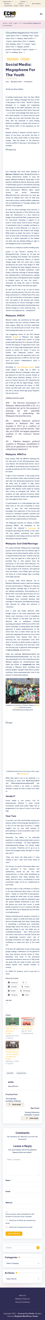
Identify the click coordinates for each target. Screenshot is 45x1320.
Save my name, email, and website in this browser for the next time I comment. (20, 1215)
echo (11, 1082)
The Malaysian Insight (25, 367)
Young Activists (21, 1073)
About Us (22, 1295)
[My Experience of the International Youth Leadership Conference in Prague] (12, 1044)
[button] (13, 1086)
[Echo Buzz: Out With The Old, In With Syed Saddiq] (12, 1021)
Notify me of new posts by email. (21, 1227)
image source (23, 773)
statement (32, 528)
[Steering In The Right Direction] (28, 1021)
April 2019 (10, 1073)
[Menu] (41, 14)
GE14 (15, 337)
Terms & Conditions (22, 1302)
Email (8, 1191)
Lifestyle (25, 59)
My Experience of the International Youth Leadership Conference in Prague (12, 1054)
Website (9, 1203)
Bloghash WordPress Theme (26, 1316)
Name (8, 1180)
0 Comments (28, 81)
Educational (12, 59)
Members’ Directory (22, 1299)
